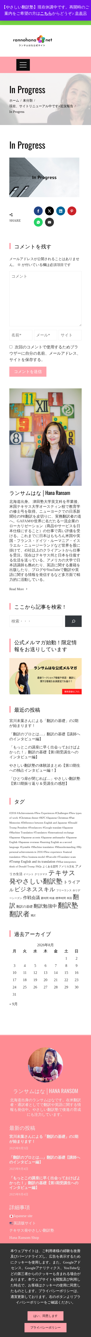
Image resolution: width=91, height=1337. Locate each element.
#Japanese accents (30, 837)
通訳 (33, 915)
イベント (28, 874)
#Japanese (14, 837)
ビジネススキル (34, 889)
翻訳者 (19, 914)
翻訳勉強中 (45, 906)
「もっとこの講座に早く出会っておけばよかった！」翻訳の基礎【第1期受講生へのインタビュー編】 (44, 752)
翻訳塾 (68, 905)
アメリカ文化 (66, 866)
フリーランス (64, 890)
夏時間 (45, 898)
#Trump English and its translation (32, 861)
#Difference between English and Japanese (44, 822)
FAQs (39, 866)
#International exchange (61, 832)
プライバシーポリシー (45, 1327)
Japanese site (23, 1216)
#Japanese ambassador (53, 837)
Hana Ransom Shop (24, 1238)
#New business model (33, 857)
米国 (69, 898)
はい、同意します (45, 1316)
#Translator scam (66, 857)
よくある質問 (50, 866)
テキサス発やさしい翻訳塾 (31, 1230)
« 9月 (13, 1004)
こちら (46, 13)
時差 (52, 898)
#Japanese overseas (28, 842)
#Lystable (25, 847)
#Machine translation (42, 847)
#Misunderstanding (65, 847)
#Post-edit (51, 857)
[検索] (73, 621)
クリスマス (41, 874)
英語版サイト (25, 1223)
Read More (16, 589)
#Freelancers (35, 827)
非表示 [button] (81, 13)
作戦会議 (31, 897)
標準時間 (61, 898)
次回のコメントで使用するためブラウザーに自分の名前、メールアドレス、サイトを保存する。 (45, 353)
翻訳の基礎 (24, 906)
